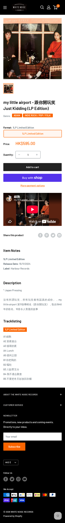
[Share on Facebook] (40, 235)
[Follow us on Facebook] (5, 479)
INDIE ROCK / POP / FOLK (38, 115)
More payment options (32, 185)
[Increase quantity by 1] (36, 154)
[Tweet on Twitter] (53, 235)
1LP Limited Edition (15, 329)
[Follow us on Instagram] (18, 479)
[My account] (48, 7)
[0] (55, 7)
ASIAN (17, 115)
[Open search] (42, 7)
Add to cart (32, 167)
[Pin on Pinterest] (46, 235)
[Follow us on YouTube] (24, 479)
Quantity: (8, 154)
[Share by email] (59, 235)
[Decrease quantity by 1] (19, 154)
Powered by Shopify (12, 516)
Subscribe (14, 446)
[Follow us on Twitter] (12, 479)
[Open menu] (5, 7)
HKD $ (8, 462)
